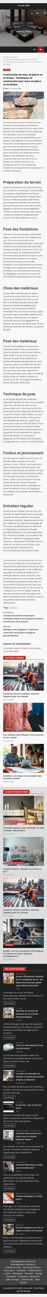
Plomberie (9, 945)
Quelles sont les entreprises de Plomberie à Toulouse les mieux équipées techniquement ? (23, 933)
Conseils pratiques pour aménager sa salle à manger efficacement (23, 810)
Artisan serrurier (13, 1267)
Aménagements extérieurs (22, 1261)
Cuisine (19, 1008)
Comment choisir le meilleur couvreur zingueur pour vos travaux (23, 676)
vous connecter (21, 648)
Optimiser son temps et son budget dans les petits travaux (23, 758)
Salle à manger (13, 1279)
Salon (37, 1279)
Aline (7, 88)
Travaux (41, 50)
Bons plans (9, 1270)
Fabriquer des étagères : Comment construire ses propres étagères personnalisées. (20, 631)
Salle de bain (27, 1279)
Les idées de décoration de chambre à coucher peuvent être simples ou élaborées (30, 1076)
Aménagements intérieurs (15, 822)
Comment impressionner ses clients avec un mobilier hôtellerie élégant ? (28, 1136)
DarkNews (39, 1288)
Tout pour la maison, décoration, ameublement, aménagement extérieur (23, 25)
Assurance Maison (31, 1267)
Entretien (29, 1273)
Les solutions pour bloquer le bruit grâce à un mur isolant (23, 717)
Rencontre (34, 1276)
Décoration (21, 974)
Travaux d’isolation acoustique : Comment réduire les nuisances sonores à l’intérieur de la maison (23, 617)
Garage (38, 1273)
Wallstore (11, 273)
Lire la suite (9, 1003)
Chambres (21, 1071)
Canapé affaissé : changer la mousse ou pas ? (23, 851)
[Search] (34, 49)
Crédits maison (35, 1270)
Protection (23, 1276)
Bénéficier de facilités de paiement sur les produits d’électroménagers (27, 1014)
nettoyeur (28, 538)
